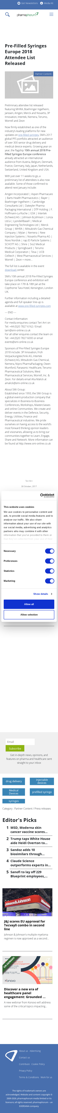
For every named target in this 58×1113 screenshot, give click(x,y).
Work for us (46, 1077)
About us (23, 1050)
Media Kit (48, 3)
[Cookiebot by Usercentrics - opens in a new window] (41, 495)
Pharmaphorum (11, 1055)
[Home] (27, 14)
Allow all (29, 604)
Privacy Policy (25, 1070)
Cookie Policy (38, 1064)
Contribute (24, 1064)
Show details (40, 594)
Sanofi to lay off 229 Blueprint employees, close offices (27, 876)
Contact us (24, 1057)
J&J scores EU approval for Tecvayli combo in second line (24, 925)
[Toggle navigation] (8, 14)
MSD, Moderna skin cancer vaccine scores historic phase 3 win (27, 831)
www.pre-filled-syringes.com (34, 306)
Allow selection (29, 614)
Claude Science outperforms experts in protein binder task (29, 865)
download (11, 270)
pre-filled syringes (28, 135)
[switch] (49, 561)
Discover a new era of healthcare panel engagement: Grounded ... (25, 993)
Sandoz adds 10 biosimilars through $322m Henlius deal (26, 854)
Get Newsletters (29, 3)
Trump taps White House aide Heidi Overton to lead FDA (30, 843)
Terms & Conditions (29, 1077)
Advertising (35, 1050)
